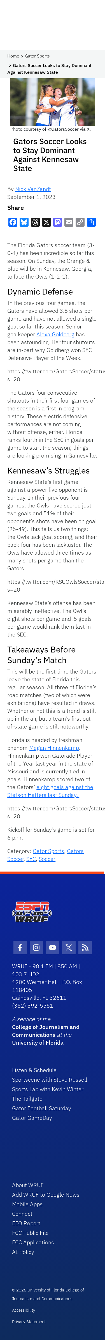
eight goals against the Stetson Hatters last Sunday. (50, 791)
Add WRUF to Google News (46, 1194)
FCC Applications (33, 1242)
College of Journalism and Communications (46, 1030)
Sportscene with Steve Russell (49, 1079)
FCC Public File (30, 1232)
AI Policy (23, 1252)
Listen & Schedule (34, 1070)
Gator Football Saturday (41, 1108)
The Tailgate (27, 1098)
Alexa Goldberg (55, 334)
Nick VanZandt (33, 189)
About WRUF (28, 1185)
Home (13, 56)
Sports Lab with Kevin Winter (47, 1089)
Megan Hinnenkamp (54, 747)
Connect (22, 1213)
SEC (31, 859)
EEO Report (26, 1223)
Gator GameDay (32, 1117)
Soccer (47, 859)
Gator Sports (37, 56)
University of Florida (38, 1042)
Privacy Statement (29, 1321)
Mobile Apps (27, 1204)
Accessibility (23, 1310)
